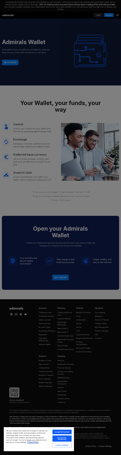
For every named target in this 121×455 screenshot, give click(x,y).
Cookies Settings (62, 445)
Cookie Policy (33, 442)
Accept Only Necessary (62, 438)
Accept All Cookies (62, 432)
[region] (39, 439)
